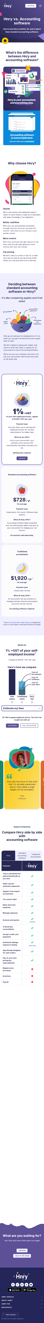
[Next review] (40, 1191)
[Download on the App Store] (14, 1290)
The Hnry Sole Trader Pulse (19, 622)
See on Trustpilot (22, 1204)
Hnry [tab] (8, 856)
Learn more (32, 945)
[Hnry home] (22, 1276)
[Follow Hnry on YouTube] (31, 1285)
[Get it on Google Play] (29, 1290)
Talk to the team (22, 1256)
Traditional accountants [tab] (36, 855)
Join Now (30, 6)
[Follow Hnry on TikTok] (26, 1285)
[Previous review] (4, 1191)
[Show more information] (12, 702)
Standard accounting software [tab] (22, 855)
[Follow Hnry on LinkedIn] (22, 1285)
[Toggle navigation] (40, 6)
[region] (22, 1191)
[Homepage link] (8, 5)
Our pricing (12, 725)
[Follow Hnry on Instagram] (17, 1285)
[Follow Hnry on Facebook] (13, 1285)
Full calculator (29, 725)
